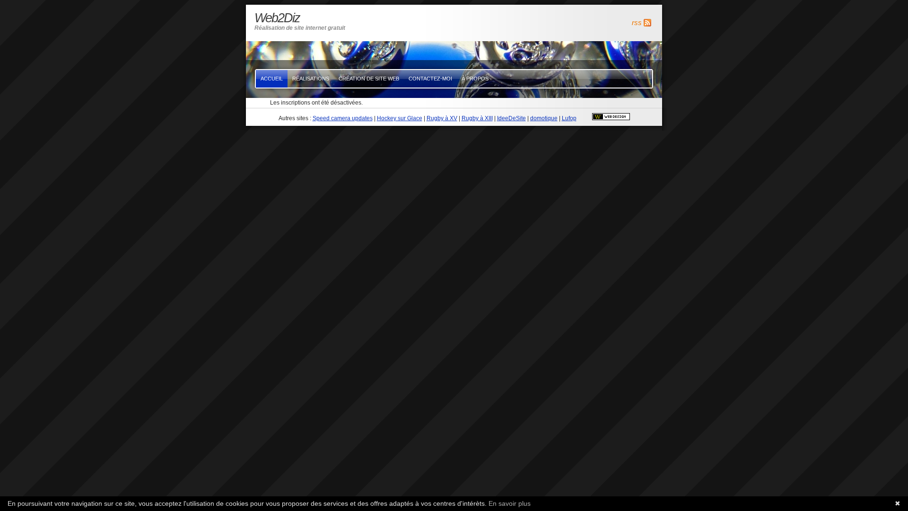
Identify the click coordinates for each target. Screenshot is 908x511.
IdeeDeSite (511, 118)
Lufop (569, 118)
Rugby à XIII (477, 118)
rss (637, 22)
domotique (544, 118)
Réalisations (310, 78)
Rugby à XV (442, 118)
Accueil (272, 78)
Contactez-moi (430, 78)
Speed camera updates (343, 118)
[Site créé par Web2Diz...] (611, 118)
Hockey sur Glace (399, 118)
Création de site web (369, 78)
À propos (475, 78)
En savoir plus (510, 503)
